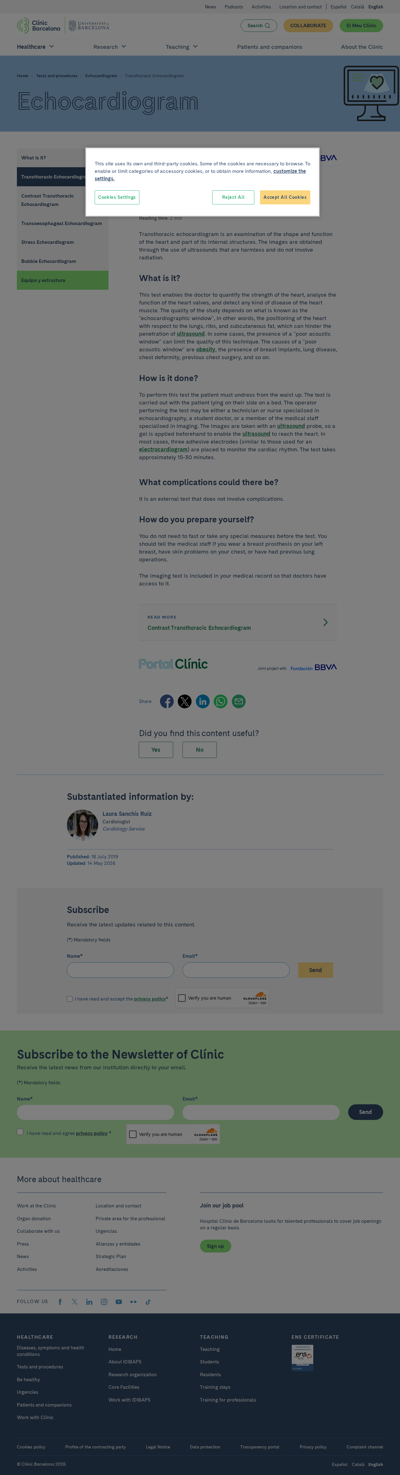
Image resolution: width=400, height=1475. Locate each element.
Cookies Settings (117, 197)
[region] (202, 182)
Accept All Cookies (285, 197)
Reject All (233, 197)
